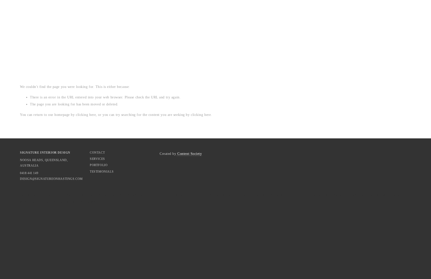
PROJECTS (91, 46)
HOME (26, 46)
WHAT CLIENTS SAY (129, 46)
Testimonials (101, 171)
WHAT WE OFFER (56, 46)
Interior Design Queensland (338, 195)
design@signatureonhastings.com (35, 179)
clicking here (86, 115)
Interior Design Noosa (42, 195)
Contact (97, 152)
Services (97, 159)
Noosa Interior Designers (71, 202)
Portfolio (99, 165)
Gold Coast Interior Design (218, 195)
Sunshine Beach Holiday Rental (158, 195)
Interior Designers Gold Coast (278, 195)
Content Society (189, 154)
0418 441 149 (29, 173)
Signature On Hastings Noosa (95, 195)
